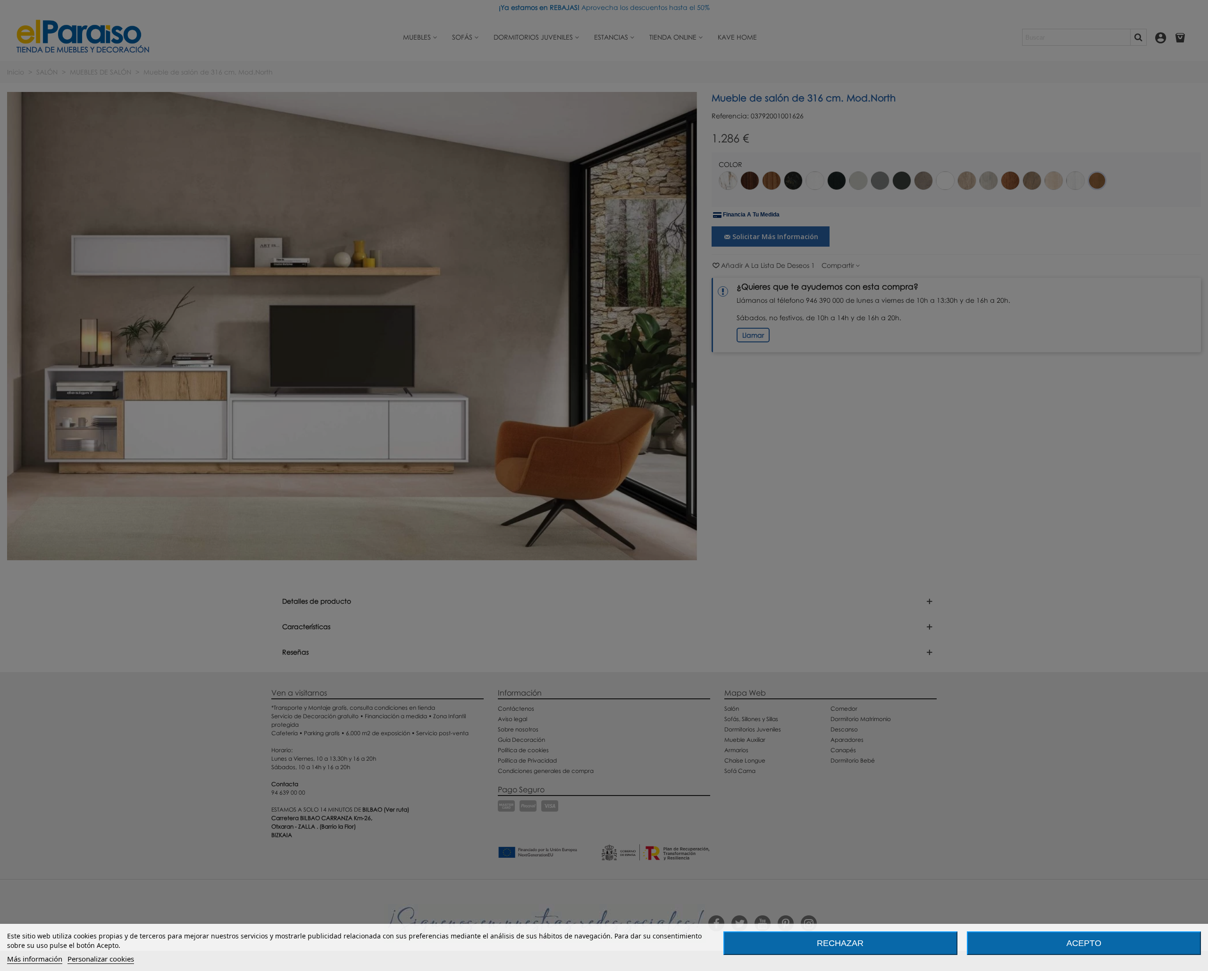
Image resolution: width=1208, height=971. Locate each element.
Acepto (1083, 943)
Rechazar (840, 943)
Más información (34, 958)
